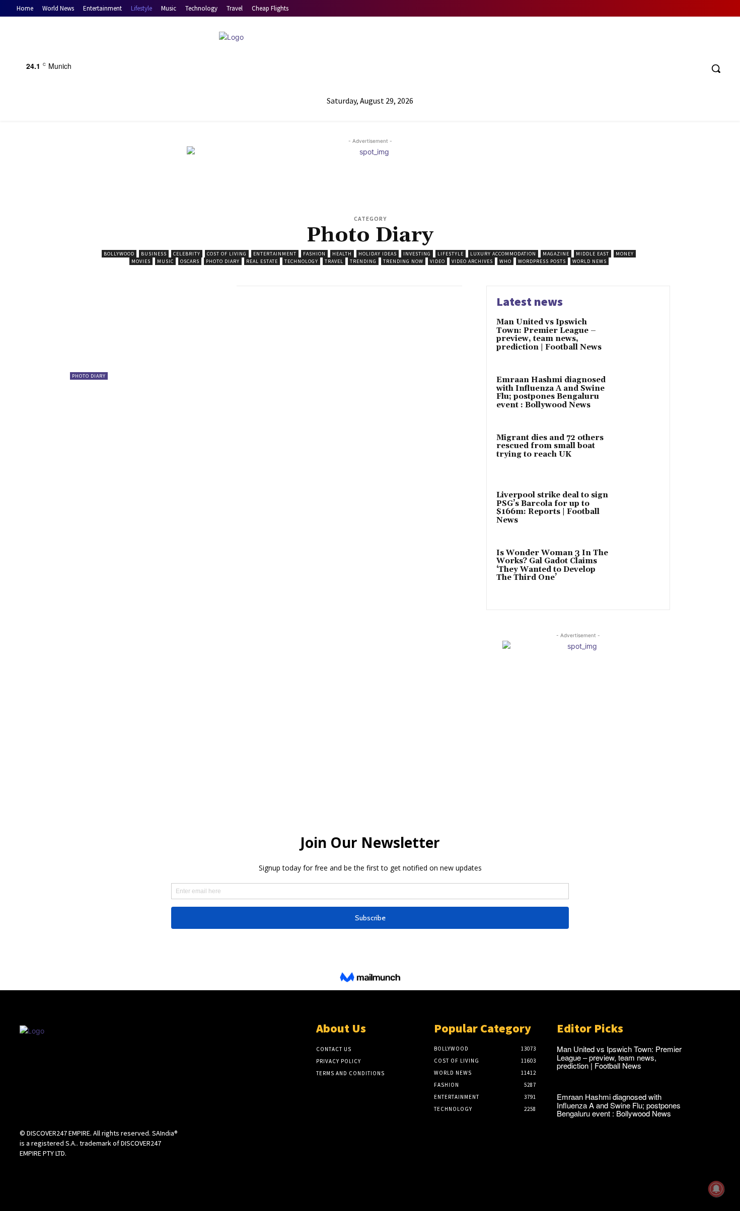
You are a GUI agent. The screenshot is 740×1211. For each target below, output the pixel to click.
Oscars (189, 261)
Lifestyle (450, 253)
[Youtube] (694, 68)
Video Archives (472, 261)
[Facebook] (656, 68)
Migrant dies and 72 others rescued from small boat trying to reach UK (550, 446)
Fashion (314, 253)
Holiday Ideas (377, 253)
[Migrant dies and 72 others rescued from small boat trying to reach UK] (638, 453)
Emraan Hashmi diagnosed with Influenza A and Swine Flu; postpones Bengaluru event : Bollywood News (551, 392)
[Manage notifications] (716, 1189)
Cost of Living (227, 253)
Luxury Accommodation (503, 253)
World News (589, 261)
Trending (363, 261)
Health (342, 253)
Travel (334, 261)
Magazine (556, 253)
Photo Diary (223, 261)
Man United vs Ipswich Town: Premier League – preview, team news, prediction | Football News (549, 334)
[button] (716, 68)
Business (154, 253)
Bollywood (119, 253)
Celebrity (186, 253)
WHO (505, 261)
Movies (141, 261)
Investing (417, 253)
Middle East (592, 253)
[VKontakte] (79, 1172)
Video (437, 261)
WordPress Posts (542, 261)
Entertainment (275, 253)
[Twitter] (676, 68)
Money (625, 253)
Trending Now (403, 261)
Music (165, 261)
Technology (301, 261)
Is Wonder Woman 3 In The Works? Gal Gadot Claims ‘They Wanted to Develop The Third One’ (552, 565)
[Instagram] (43, 1172)
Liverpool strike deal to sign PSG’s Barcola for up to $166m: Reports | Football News (552, 507)
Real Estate (262, 261)
